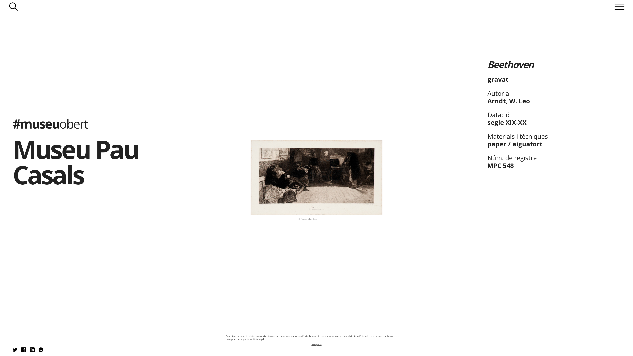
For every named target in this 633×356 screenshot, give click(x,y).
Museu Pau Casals (75, 162)
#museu (50, 123)
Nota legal (258, 339)
